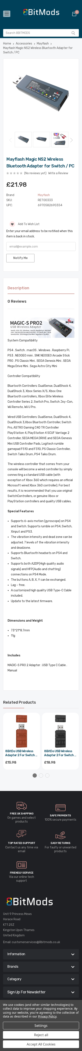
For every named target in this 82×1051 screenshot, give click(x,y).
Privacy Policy (47, 1016)
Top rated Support (21, 843)
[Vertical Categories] (6, 14)
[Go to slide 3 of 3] (47, 775)
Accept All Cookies (41, 1044)
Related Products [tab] (19, 702)
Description (18, 288)
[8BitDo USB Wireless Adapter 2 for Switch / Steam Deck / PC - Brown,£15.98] (21, 731)
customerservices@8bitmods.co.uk (36, 942)
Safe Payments (60, 815)
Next (71, 140)
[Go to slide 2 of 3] (41, 775)
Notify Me (20, 258)
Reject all (41, 1035)
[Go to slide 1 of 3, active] (35, 775)
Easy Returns (60, 843)
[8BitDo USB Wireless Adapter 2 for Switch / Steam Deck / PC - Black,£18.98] (60, 731)
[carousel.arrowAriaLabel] (22, 805)
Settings (41, 1025)
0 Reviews (17, 301)
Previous (10, 140)
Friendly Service (21, 872)
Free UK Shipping (21, 813)
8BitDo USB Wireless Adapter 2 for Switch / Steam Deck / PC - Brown (21, 753)
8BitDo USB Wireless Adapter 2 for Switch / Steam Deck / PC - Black (60, 753)
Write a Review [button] (58, 173)
